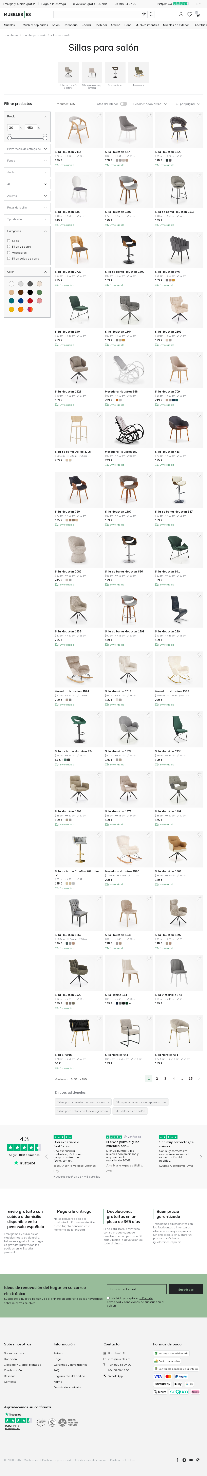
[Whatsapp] (199, 1460)
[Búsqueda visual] (143, 14)
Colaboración (13, 1370)
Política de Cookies (122, 1460)
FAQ (56, 1370)
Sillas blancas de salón (130, 1111)
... (182, 1078)
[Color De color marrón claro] (11, 292)
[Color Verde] (39, 292)
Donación (10, 1359)
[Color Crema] (39, 283)
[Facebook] (178, 1460)
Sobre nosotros (14, 1353)
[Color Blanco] (11, 283)
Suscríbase (185, 1289)
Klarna (58, 1381)
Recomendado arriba (147, 104)
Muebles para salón (34, 35)
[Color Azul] (20, 300)
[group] (70, 1154)
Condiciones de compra (90, 1460)
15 (191, 1078)
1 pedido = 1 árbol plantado (22, 1364)
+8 (130, 1003)
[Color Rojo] (30, 300)
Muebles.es (11, 35)
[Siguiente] (199, 1078)
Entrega (59, 1353)
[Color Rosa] (39, 300)
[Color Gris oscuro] (30, 283)
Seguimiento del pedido (69, 1376)
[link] (140, 1078)
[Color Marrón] (20, 292)
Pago (57, 1359)
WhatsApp (115, 1376)
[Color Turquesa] (11, 300)
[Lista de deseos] (189, 14)
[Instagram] (185, 1460)
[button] (181, 14)
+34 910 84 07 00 (119, 1364)
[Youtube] (192, 1460)
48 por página (185, 104)
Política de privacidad (56, 1460)
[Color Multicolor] (30, 309)
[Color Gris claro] (20, 283)
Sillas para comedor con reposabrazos (83, 1102)
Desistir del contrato (67, 1387)
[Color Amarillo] (11, 309)
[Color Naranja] (20, 309)
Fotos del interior (107, 104)
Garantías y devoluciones (70, 1364)
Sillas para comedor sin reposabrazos (141, 1102)
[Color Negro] (30, 292)
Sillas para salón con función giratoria (82, 1111)
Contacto (10, 1381)
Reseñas (9, 1376)
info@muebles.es (119, 1359)
